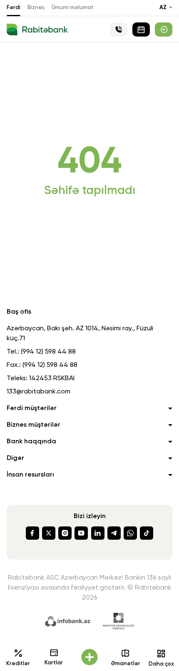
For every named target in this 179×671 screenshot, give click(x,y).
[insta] (65, 533)
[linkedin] (97, 533)
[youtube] (81, 533)
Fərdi (13, 7)
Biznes (36, 7)
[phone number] (118, 29)
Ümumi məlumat (73, 7)
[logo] (37, 29)
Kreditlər (18, 663)
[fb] (32, 533)
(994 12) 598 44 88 (48, 352)
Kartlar (54, 663)
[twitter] (48, 533)
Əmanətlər (125, 663)
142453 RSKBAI (52, 378)
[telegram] (114, 533)
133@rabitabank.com (38, 391)
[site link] (163, 29)
